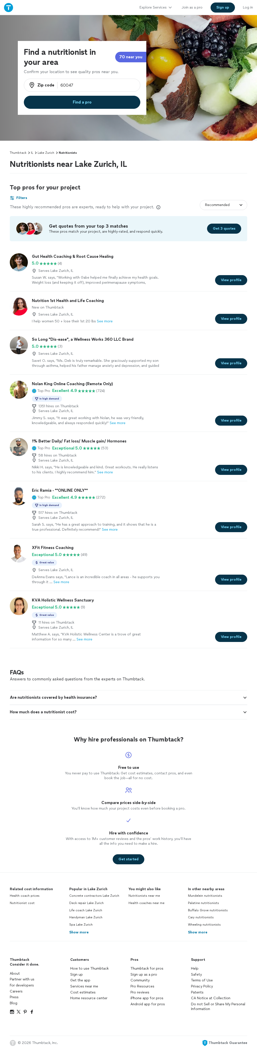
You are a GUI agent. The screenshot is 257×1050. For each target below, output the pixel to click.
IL (32, 153)
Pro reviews (140, 992)
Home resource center (88, 998)
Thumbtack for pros (147, 968)
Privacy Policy (202, 986)
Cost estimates (83, 992)
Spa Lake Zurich (81, 924)
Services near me (84, 986)
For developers (22, 985)
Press (14, 997)
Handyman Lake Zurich (85, 917)
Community (140, 980)
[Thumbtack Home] (8, 7)
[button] (41, 390)
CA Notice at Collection (210, 998)
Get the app (80, 980)
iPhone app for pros (147, 998)
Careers (16, 991)
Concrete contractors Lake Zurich (94, 895)
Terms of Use (202, 980)
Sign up (76, 974)
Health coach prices (24, 895)
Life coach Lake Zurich (85, 910)
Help (195, 968)
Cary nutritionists (201, 917)
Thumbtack (18, 153)
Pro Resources (142, 986)
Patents (197, 992)
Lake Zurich (46, 153)
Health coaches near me (146, 903)
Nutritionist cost (22, 903)
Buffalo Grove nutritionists (208, 910)
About (15, 973)
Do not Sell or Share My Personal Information (218, 1006)
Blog (13, 1003)
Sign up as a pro (144, 974)
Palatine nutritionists (203, 903)
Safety (196, 974)
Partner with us (22, 979)
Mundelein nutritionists (205, 895)
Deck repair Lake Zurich (86, 903)
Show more (79, 932)
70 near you (130, 57)
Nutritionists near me (144, 895)
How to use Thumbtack (89, 968)
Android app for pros (148, 1004)
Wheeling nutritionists (204, 924)
